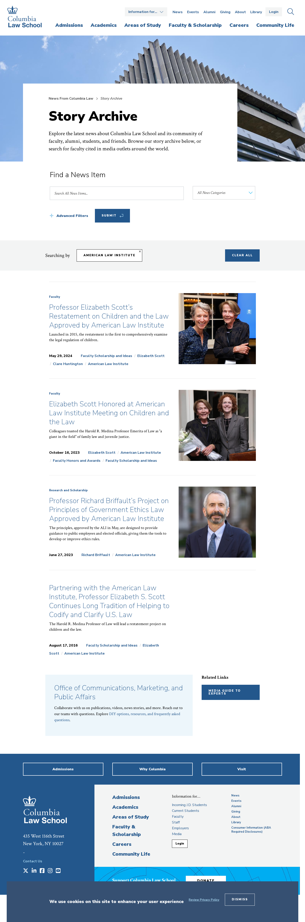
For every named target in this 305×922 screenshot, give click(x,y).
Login (273, 11)
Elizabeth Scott (151, 355)
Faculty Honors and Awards (76, 460)
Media (177, 834)
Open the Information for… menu (146, 11)
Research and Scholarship (68, 490)
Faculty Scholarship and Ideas (106, 355)
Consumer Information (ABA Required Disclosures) (251, 830)
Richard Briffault (95, 554)
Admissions (126, 797)
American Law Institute (109, 255)
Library (256, 12)
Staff (176, 822)
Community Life (131, 854)
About (240, 12)
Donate (206, 880)
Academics (125, 807)
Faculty (54, 297)
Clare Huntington (68, 363)
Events (193, 12)
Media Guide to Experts (225, 692)
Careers (121, 844)
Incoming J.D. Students (189, 804)
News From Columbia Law (71, 98)
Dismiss (240, 899)
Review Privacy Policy (204, 900)
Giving (225, 12)
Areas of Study (130, 817)
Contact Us (32, 861)
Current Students (185, 810)
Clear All (242, 255)
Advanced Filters (72, 215)
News (178, 12)
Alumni (209, 12)
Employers (180, 828)
